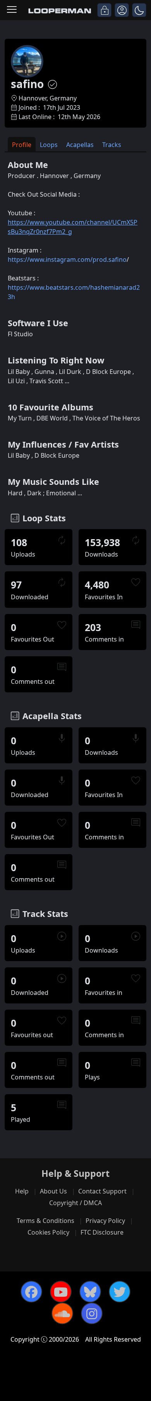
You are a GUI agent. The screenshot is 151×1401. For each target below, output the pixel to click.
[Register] (122, 10)
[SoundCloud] (62, 1313)
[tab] (22, 144)
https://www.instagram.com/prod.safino (67, 259)
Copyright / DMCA (75, 1203)
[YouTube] (61, 1291)
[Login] (104, 10)
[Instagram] (92, 1313)
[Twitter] (119, 1291)
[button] (139, 10)
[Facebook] (31, 1291)
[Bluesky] (90, 1291)
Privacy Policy (105, 1220)
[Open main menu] (12, 10)
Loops (49, 144)
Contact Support (102, 1191)
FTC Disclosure (102, 1232)
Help (22, 1191)
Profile (21, 144)
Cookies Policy (48, 1232)
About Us (53, 1191)
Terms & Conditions (45, 1220)
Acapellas (80, 144)
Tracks (111, 144)
